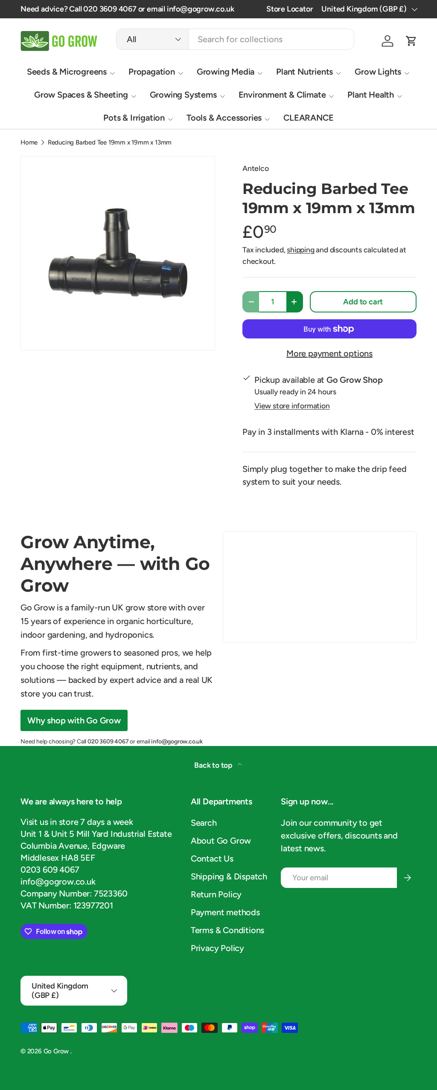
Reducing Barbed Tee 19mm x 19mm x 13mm (110, 142)
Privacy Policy (217, 948)
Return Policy (216, 894)
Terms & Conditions (227, 930)
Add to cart (363, 301)
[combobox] (235, 39)
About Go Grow (221, 841)
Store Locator (289, 9)
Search (204, 823)
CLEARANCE (308, 118)
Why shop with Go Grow (74, 720)
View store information (292, 405)
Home (29, 142)
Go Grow (57, 1051)
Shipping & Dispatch (229, 876)
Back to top (214, 764)
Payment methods (225, 912)
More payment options (329, 353)
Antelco (255, 168)
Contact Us (212, 858)
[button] (411, 41)
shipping (300, 249)
